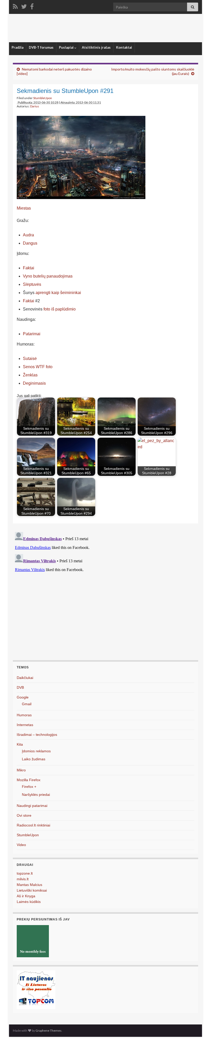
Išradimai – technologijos (37, 734)
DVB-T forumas (41, 47)
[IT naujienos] (36, 989)
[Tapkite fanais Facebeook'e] (32, 5)
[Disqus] (105, 594)
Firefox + (29, 787)
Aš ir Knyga (26, 896)
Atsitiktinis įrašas (96, 47)
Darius (34, 106)
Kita (20, 744)
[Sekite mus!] (24, 5)
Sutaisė (30, 358)
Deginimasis (34, 383)
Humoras (24, 715)
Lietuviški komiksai (32, 890)
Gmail (26, 704)
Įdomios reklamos (36, 751)
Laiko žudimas (33, 759)
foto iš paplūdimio (59, 309)
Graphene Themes (48, 1030)
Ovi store (24, 815)
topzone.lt (25, 873)
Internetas (25, 725)
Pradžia (17, 47)
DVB (20, 687)
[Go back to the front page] (105, 28)
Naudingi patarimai (32, 806)
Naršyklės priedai (36, 794)
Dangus (30, 243)
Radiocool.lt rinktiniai (33, 825)
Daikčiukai (25, 678)
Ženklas (30, 375)
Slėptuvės (32, 284)
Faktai (28, 268)
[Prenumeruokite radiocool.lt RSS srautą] (15, 5)
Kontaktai (124, 47)
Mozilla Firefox (28, 780)
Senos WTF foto (37, 367)
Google (23, 697)
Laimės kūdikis (29, 902)
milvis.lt (23, 879)
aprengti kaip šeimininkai (58, 292)
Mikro (21, 770)
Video (21, 845)
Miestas (24, 208)
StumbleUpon (42, 98)
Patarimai (31, 334)
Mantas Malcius (29, 885)
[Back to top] (199, 1031)
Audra (28, 235)
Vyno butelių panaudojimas (48, 276)
